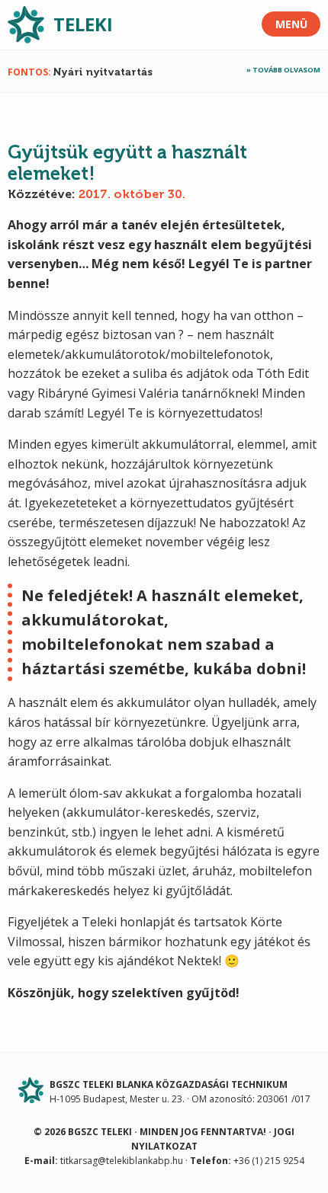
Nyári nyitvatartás (103, 72)
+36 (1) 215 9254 (268, 1160)
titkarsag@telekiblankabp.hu (121, 1160)
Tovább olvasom (286, 70)
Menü (291, 24)
